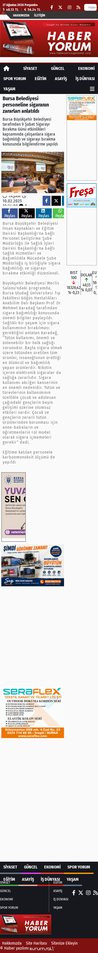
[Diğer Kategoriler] (92, 89)
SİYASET (30, 68)
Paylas (9, 215)
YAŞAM (9, 88)
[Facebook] (51, 7)
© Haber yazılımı (15, 948)
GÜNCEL (57, 68)
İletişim (39, 15)
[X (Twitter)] (60, 7)
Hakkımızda (21, 15)
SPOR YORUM (14, 78)
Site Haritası (36, 943)
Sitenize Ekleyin (64, 943)
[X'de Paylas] (56, 200)
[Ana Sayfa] (6, 68)
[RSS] (78, 7)
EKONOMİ (86, 68)
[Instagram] (69, 7)
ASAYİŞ (61, 78)
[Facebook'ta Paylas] (46, 200)
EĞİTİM (41, 78)
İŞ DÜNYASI (85, 78)
